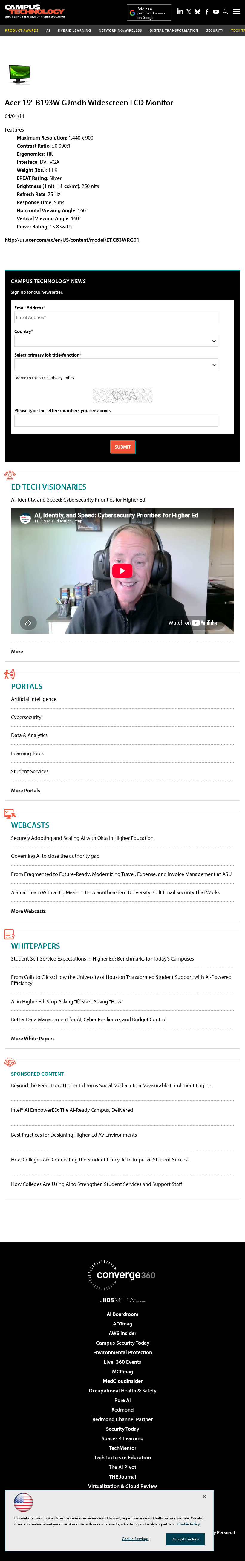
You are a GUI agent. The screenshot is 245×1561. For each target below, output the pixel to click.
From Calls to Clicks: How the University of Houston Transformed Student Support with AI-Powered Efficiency (121, 980)
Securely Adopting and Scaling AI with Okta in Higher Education (82, 837)
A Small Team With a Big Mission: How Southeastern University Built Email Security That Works (115, 892)
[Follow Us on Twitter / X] (188, 11)
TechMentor (122, 1447)
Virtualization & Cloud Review (122, 1486)
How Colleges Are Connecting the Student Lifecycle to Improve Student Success (100, 1159)
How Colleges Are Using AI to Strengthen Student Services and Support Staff (96, 1184)
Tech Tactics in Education (122, 1457)
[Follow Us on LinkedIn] (180, 11)
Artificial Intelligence (33, 698)
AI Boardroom (122, 1314)
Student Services (29, 771)
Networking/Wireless (120, 30)
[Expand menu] (236, 12)
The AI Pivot (122, 1467)
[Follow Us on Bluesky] (197, 12)
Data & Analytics (29, 735)
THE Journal (122, 1476)
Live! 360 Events (122, 1361)
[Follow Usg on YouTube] (216, 12)
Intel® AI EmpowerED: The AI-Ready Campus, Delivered (72, 1110)
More (17, 651)
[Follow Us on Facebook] (207, 12)
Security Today (122, 1428)
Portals (26, 686)
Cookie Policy (188, 1524)
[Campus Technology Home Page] (35, 11)
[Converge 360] (122, 1275)
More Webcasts (28, 911)
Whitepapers (35, 945)
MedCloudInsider (123, 1380)
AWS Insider (122, 1333)
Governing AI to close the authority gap (55, 855)
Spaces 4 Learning (122, 1438)
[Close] (204, 1496)
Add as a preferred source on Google (151, 13)
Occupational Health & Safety (123, 1390)
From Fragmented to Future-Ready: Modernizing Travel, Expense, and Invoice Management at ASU (121, 874)
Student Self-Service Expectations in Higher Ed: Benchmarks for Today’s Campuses (102, 958)
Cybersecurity (26, 717)
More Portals (25, 790)
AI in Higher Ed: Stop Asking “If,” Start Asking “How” (67, 1001)
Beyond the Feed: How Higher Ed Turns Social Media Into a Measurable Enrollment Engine (111, 1085)
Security (214, 30)
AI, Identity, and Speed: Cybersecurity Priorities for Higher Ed (78, 499)
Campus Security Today (122, 1342)
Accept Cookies (185, 1538)
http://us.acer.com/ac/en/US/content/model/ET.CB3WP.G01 (72, 239)
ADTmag (122, 1323)
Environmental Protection (122, 1352)
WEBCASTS (30, 825)
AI (48, 30)
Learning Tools (27, 753)
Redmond (122, 1409)
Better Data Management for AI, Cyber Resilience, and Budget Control (88, 1019)
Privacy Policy (61, 377)
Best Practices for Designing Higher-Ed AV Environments (74, 1135)
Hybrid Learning (74, 30)
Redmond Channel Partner (122, 1419)
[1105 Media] (122, 1300)
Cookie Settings (135, 1538)
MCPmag (122, 1371)
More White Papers (33, 1038)
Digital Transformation (174, 30)
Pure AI (122, 1400)
